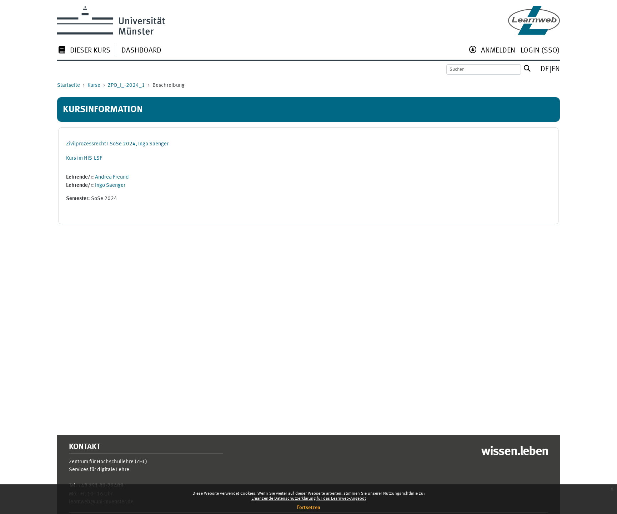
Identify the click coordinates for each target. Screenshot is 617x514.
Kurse (93, 85)
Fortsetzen (308, 507)
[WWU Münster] (111, 20)
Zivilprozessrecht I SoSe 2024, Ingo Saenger (117, 144)
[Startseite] (534, 20)
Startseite (68, 85)
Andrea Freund (112, 177)
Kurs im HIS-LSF (84, 158)
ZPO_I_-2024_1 (126, 85)
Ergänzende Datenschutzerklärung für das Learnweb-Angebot (308, 498)
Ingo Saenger (110, 185)
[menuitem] (83, 51)
